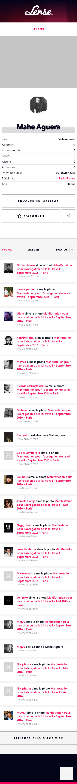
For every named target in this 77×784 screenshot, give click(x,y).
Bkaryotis (23, 435)
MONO (21, 712)
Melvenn (22, 410)
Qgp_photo (24, 525)
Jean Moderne (26, 549)
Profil (7, 249)
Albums (33, 249)
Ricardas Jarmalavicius (31, 386)
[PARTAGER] (68, 215)
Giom (20, 313)
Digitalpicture (26, 265)
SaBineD (22, 476)
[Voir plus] (71, 249)
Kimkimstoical (25, 337)
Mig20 (21, 621)
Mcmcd (21, 361)
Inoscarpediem (26, 289)
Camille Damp (26, 501)
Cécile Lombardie (28, 452)
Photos (62, 249)
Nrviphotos (24, 664)
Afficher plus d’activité (38, 738)
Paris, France (67, 178)
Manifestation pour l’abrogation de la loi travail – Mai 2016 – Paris (44, 504)
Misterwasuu (25, 573)
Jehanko (22, 597)
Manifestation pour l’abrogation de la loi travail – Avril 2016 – (43, 692)
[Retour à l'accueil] (39, 10)
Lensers (38, 29)
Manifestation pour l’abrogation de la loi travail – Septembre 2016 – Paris (44, 268)
